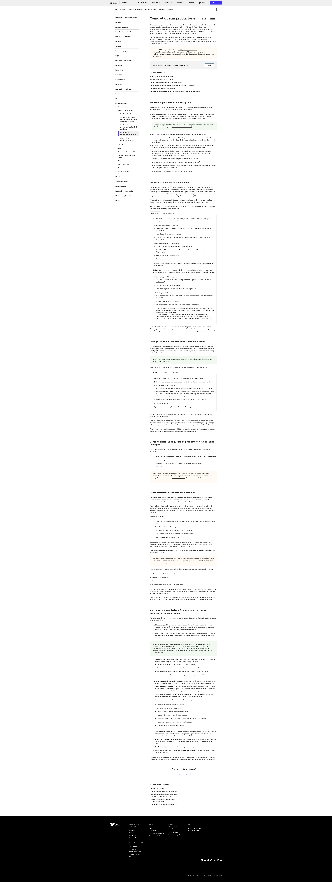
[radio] (179, 774)
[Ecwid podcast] (204, 860)
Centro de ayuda (120, 9)
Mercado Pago (133, 838)
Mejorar (209, 65)
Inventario (118, 65)
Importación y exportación (124, 191)
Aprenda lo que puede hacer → (182, 127)
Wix (119, 148)
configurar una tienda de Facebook (168, 151)
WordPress (121, 145)
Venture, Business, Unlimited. (178, 65)
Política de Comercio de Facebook (186, 140)
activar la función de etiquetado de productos (165, 431)
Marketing (118, 176)
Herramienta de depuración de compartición (199, 331)
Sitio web (155, 2)
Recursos (167, 2)
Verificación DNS (207, 272)
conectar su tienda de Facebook (180, 37)
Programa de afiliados (194, 828)
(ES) (202, 2)
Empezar (118, 22)
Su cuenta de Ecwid (121, 27)
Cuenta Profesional (185, 165)
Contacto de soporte (174, 835)
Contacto (191, 2)
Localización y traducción (123, 89)
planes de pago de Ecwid (178, 134)
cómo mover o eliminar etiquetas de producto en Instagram (193, 599)
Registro (217, 3)
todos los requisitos (164, 361)
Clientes (118, 46)
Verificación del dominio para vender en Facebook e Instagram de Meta (128, 119)
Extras (117, 200)
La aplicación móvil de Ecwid (124, 32)
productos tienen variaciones (163, 506)
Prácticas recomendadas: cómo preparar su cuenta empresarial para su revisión (175, 91)
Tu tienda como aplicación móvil (126, 156)
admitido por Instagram (191, 162)
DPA (189, 875)
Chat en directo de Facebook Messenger (127, 139)
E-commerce (142, 2)
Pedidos (118, 41)
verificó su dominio (198, 359)
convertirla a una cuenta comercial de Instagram (179, 629)
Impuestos (118, 84)
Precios (151, 828)
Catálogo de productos (122, 36)
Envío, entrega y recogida (123, 51)
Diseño (117, 94)
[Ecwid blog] (201, 860)
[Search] (215, 9)
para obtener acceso (178, 478)
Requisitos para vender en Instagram (162, 76)
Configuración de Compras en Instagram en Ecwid (166, 82)
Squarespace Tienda (135, 851)
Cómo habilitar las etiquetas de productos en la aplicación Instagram (172, 85)
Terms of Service (196, 875)
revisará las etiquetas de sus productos (168, 542)
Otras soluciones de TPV (126, 167)
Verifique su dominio (158, 158)
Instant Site (119, 70)
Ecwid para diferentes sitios (127, 152)
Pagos (117, 55)
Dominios (118, 74)
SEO (116, 98)
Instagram (196, 750)
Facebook (132, 830)
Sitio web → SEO (187, 246)
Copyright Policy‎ (207, 875)
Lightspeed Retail (123, 164)
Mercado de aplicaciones (123, 195)
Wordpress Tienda (134, 854)
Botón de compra (124, 171)
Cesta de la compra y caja (123, 60)
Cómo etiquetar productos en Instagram (128, 133)
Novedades (179, 2)
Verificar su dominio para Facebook (161, 79)
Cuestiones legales (121, 186)
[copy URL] (193, 103)
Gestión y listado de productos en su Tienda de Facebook (128, 127)
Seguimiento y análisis (122, 181)
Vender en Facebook (127, 114)
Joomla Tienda (133, 846)
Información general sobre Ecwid (126, 17)
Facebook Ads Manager (178, 747)
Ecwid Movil (152, 830)
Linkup (120, 107)
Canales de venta (150, 9)
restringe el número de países (187, 50)
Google (131, 833)
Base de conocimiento (136, 9)
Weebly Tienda (133, 849)
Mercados (121, 161)
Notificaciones (120, 79)
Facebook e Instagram (166, 9)
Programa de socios (193, 830)
